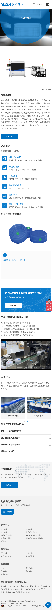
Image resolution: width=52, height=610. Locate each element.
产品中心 (5, 525)
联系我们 (9, 137)
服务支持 (4, 568)
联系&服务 (5, 574)
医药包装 (4, 553)
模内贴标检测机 (31, 532)
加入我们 (29, 571)
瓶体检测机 (5, 529)
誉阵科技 (41, 606)
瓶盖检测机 (30, 529)
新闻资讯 (29, 568)
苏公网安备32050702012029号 (15, 606)
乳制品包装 (30, 556)
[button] (24, 421)
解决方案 (5, 549)
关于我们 (4, 571)
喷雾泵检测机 (6, 538)
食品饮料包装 (6, 556)
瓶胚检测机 (5, 532)
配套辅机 (4, 541)
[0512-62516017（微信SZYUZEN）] (48, 605)
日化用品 (29, 553)
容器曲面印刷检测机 (33, 535)
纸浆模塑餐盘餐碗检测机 (35, 538)
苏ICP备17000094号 (15, 603)
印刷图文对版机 (6, 535)
